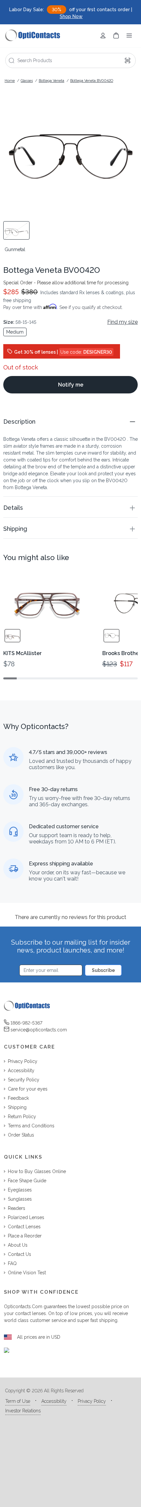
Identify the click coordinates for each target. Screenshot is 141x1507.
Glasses (27, 81)
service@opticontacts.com (38, 1029)
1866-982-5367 (26, 1022)
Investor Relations (23, 1410)
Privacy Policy (92, 1401)
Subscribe (103, 970)
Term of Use (17, 1401)
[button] (70, 421)
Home (10, 81)
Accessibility (54, 1401)
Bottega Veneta (51, 81)
